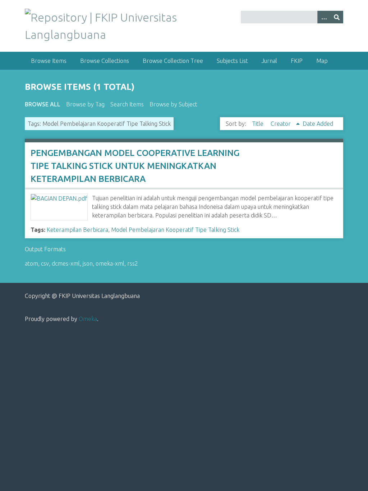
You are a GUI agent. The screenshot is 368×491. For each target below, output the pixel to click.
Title (258, 123)
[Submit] (336, 17)
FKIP (297, 61)
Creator (281, 123)
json (88, 263)
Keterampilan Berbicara (77, 229)
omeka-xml (110, 263)
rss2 (132, 263)
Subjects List (232, 61)
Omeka (88, 319)
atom (31, 263)
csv (45, 263)
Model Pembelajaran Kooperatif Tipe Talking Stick (175, 229)
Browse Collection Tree (173, 61)
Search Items (127, 104)
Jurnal (269, 61)
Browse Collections (104, 61)
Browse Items (48, 61)
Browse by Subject (173, 104)
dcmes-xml (66, 263)
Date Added (318, 123)
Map (322, 61)
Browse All (42, 104)
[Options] (323, 17)
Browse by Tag (85, 104)
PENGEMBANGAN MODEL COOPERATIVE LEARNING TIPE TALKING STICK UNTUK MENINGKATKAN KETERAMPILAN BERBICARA (135, 166)
